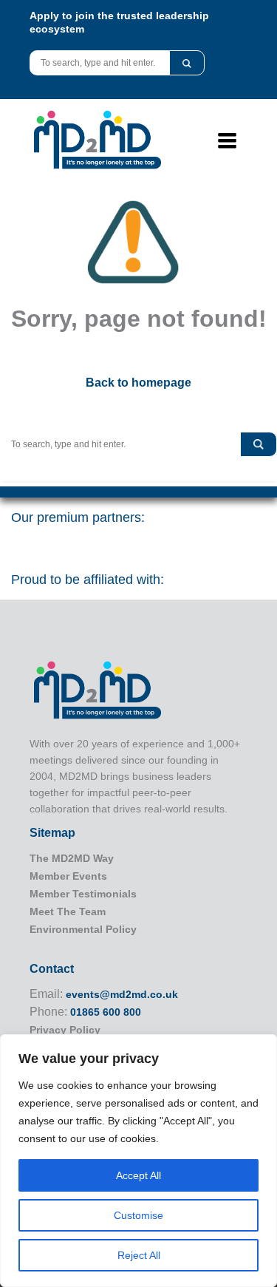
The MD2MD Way (72, 858)
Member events (68, 876)
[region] (138, 1160)
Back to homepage (138, 382)
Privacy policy (65, 1030)
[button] (187, 62)
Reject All (138, 1255)
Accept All (138, 1175)
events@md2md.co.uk (122, 994)
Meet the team (68, 911)
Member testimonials (83, 894)
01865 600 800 (105, 1012)
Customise (138, 1215)
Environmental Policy (83, 929)
